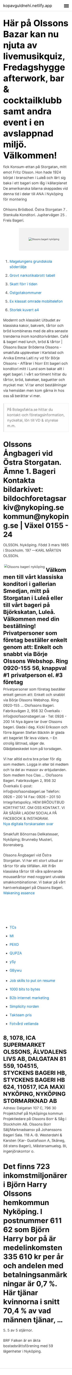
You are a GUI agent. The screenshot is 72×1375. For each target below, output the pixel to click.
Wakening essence (19, 893)
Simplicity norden (24, 1006)
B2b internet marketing (29, 998)
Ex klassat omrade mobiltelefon (36, 301)
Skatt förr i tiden (23, 284)
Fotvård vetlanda (24, 1024)
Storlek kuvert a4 (24, 310)
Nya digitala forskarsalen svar (28, 824)
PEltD (14, 944)
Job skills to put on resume (32, 980)
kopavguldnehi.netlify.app (27, 6)
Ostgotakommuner (26, 293)
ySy (13, 962)
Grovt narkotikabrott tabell (32, 275)
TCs (13, 927)
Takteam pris (21, 1015)
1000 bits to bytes (25, 989)
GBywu (16, 970)
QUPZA (16, 953)
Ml (12, 936)
